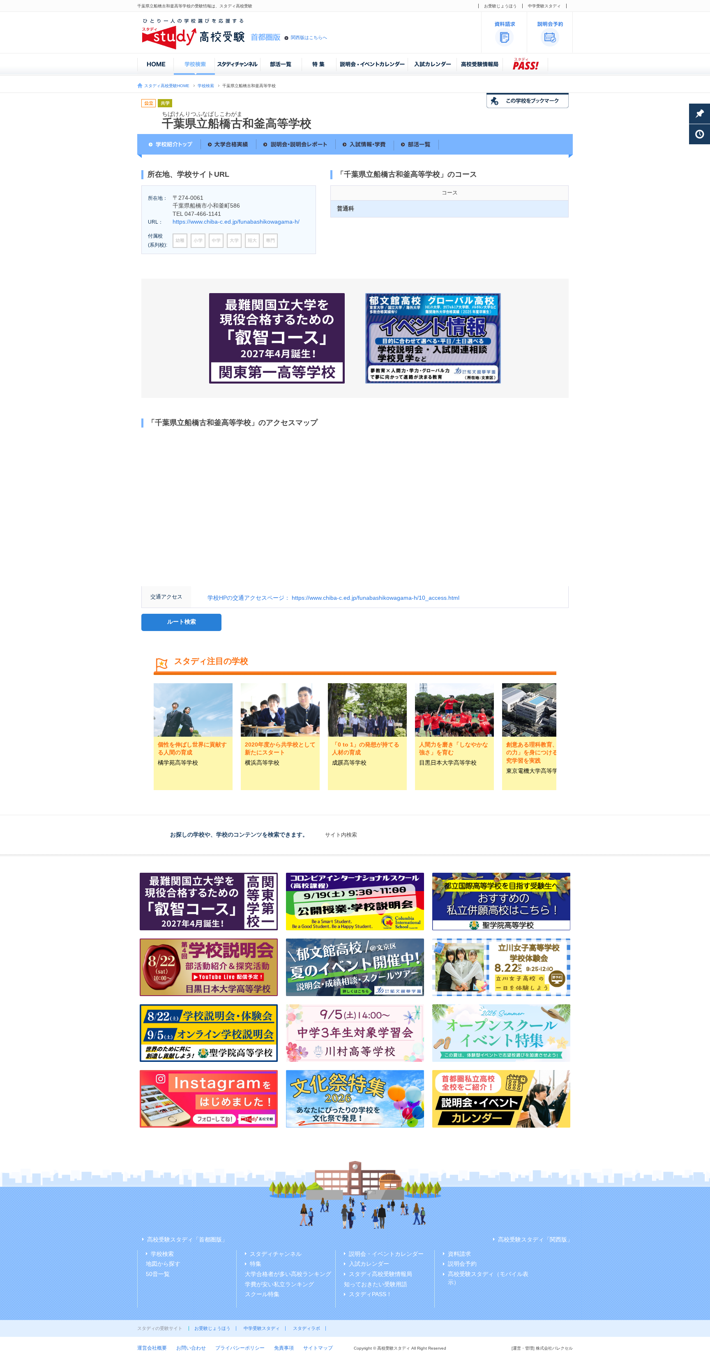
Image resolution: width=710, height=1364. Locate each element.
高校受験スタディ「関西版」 (535, 1239)
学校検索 (206, 85)
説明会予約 (462, 1263)
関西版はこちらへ (309, 37)
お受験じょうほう (500, 6)
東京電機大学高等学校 (535, 771)
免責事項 (284, 1348)
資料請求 (459, 1254)
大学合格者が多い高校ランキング (288, 1274)
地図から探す (163, 1263)
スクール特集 (262, 1294)
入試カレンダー (369, 1263)
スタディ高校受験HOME (166, 85)
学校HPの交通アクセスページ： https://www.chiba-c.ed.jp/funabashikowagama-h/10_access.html (333, 597)
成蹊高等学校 (349, 762)
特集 (255, 1263)
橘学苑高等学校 (178, 762)
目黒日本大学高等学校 (448, 762)
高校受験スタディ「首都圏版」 (187, 1239)
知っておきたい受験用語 (375, 1284)
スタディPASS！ (370, 1294)
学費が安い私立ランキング (279, 1284)
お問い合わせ (191, 1348)
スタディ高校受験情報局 (380, 1274)
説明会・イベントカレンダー (386, 1254)
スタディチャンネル (276, 1254)
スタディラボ (306, 1328)
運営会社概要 (152, 1348)
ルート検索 (181, 621)
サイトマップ (318, 1348)
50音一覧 (158, 1274)
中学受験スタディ (544, 6)
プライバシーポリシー (240, 1348)
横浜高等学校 (262, 762)
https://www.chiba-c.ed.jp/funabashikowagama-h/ (236, 221)
